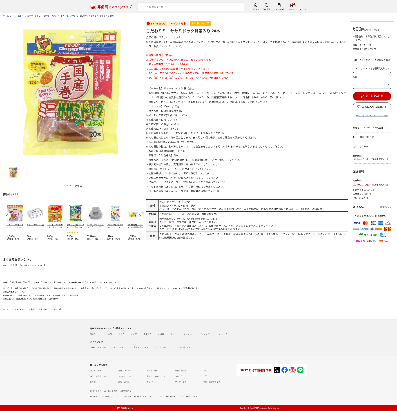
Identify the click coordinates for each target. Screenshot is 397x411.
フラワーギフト (181, 381)
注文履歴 (266, 9)
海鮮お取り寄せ (124, 370)
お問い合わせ (126, 390)
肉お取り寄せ (152, 370)
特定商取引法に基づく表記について (139, 396)
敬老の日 (147, 334)
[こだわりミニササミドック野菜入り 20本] (13, 172)
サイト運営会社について (110, 396)
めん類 (93, 381)
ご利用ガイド (95, 390)
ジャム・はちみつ (125, 376)
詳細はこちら (385, 206)
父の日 (121, 334)
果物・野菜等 (180, 370)
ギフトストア (119, 347)
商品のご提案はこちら (188, 396)
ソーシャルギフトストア (184, 347)
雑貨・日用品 (123, 381)
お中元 (134, 334)
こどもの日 (107, 334)
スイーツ (150, 381)
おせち (173, 334)
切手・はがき (95, 370)
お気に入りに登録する (374, 106)
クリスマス (188, 334)
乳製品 (206, 370)
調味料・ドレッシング (156, 376)
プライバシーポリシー (166, 396)
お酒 (205, 376)
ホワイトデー (223, 334)
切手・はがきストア (98, 347)
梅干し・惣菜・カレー (99, 376)
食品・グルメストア (140, 347)
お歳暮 (161, 334)
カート (291, 9)
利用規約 (93, 396)
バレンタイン (205, 334)
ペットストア (166, 209)
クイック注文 (279, 9)
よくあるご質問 (110, 390)
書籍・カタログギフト (212, 381)
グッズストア (161, 347)
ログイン (255, 9)
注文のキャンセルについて (31, 265)
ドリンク (179, 376)
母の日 (93, 334)
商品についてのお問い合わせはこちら (372, 115)
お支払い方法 (8, 265)
